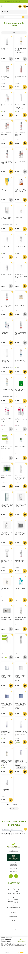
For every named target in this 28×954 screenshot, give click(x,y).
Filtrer (14, 32)
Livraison (13, 924)
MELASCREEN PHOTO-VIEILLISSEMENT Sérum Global (7, 391)
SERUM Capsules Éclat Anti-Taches (6, 589)
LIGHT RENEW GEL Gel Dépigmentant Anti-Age (20, 333)
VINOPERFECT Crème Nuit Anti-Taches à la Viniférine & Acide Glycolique (7, 705)
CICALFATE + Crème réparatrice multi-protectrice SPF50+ (6, 219)
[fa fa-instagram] (16, 876)
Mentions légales (13, 929)
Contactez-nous (13, 916)
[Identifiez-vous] (20, 6)
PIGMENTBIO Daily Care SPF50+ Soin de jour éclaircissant (7, 505)
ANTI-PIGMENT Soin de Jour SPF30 (6, 133)
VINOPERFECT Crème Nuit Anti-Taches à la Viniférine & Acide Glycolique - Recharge (21, 706)
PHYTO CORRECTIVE (20, 446)
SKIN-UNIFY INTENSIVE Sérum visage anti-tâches (20, 619)
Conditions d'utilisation (13, 933)
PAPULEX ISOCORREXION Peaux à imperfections (21, 420)
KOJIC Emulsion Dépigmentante (5, 333)
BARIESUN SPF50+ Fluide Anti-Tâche (5, 190)
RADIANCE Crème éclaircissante (19, 561)
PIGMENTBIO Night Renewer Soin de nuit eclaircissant (21, 534)
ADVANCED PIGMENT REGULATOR (6, 49)
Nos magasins (13, 912)
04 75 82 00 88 (11, 899)
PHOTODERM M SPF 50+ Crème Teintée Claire (7, 447)
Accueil (13, 920)
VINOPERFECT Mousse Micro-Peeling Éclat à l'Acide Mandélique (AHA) (21, 733)
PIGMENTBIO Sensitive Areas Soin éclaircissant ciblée (6, 562)
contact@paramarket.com (13, 907)
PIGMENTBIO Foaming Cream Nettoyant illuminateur (20, 505)
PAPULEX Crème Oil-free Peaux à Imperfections (6, 420)
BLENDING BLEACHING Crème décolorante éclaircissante (20, 191)
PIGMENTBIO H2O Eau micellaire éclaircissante (6, 534)
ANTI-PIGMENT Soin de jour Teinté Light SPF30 (20, 134)
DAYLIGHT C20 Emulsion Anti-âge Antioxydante (6, 305)
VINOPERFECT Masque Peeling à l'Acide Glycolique (6, 733)
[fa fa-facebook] (11, 876)
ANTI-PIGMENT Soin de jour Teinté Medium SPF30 (6, 162)
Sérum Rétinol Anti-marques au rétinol (20, 589)
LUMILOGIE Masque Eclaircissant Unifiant (6, 362)
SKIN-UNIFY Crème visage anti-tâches (6, 618)
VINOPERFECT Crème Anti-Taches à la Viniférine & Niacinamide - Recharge (20, 678)
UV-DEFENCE (18, 647)
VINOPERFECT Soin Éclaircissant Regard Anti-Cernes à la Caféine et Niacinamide (21, 763)
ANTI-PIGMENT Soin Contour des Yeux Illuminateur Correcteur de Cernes (20, 107)
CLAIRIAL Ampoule (19, 217)
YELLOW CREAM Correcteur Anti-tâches (5, 791)
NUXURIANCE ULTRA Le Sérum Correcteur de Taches (20, 391)
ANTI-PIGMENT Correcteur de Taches (5, 78)
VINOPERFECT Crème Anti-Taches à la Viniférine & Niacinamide (6, 677)
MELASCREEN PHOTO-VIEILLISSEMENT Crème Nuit (21, 362)
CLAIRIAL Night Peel (6, 275)
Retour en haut (14, 808)
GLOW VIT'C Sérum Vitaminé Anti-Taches (20, 304)
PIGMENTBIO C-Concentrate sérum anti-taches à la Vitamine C (20, 478)
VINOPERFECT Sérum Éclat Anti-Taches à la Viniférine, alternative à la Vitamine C (6, 763)
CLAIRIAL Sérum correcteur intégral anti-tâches (21, 276)
